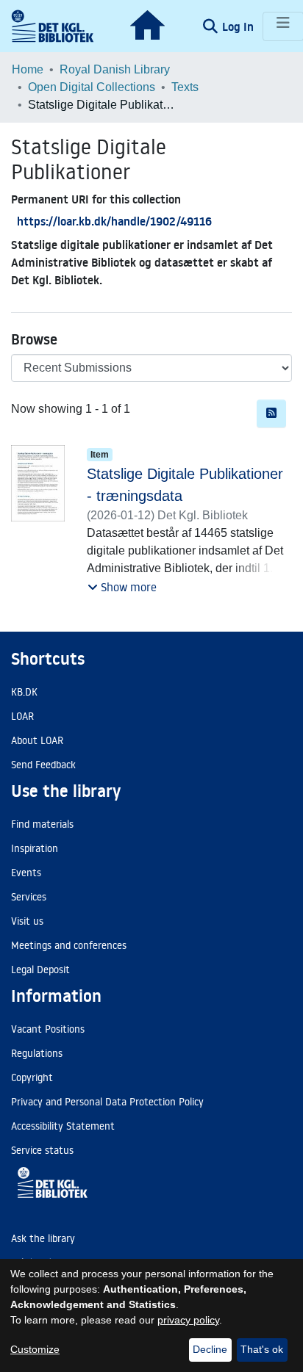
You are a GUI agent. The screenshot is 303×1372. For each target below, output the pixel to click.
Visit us (27, 921)
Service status (42, 1150)
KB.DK (24, 691)
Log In (239, 26)
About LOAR (37, 740)
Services (28, 896)
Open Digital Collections (91, 87)
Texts (185, 87)
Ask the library (43, 1238)
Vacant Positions (48, 1029)
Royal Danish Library (115, 69)
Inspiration (34, 848)
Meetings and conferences (68, 945)
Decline (210, 1349)
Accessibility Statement (63, 1126)
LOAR (22, 716)
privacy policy (188, 1320)
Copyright (32, 1077)
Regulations (37, 1053)
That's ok (261, 1349)
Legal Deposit (40, 969)
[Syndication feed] (271, 413)
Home (27, 69)
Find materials (42, 824)
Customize (35, 1349)
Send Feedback (43, 764)
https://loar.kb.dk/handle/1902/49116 (114, 221)
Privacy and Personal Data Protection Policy (107, 1101)
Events (26, 872)
